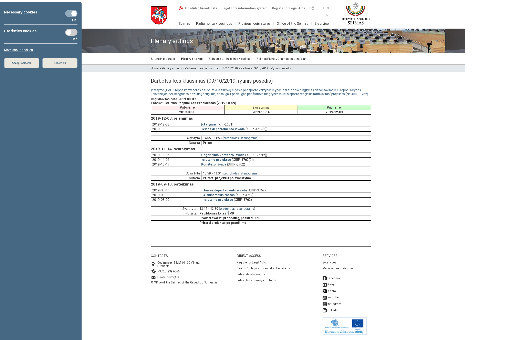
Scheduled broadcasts (200, 8)
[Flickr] (325, 284)
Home (155, 68)
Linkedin (332, 310)
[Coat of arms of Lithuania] (159, 15)
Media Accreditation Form (339, 268)
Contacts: (159, 256)
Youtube (333, 297)
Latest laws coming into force (256, 280)
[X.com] (325, 291)
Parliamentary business (214, 23)
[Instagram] (325, 304)
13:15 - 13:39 (208, 209)
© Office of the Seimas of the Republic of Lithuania (184, 282)
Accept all (60, 62)
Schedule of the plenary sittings (230, 58)
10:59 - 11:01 (212, 173)
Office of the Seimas (292, 23)
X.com (331, 291)
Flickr (330, 284)
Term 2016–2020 (226, 68)
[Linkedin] (325, 310)
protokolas (231, 138)
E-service (322, 23)
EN (327, 8)
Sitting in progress (163, 58)
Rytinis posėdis (281, 68)
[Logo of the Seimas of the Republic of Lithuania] (355, 13)
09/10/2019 (260, 68)
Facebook (333, 278)
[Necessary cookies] (71, 13)
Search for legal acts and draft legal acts (263, 268)
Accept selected (22, 62)
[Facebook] (325, 278)
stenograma (249, 138)
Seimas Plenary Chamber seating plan (281, 58)
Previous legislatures (254, 23)
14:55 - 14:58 (212, 138)
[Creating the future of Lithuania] (345, 334)
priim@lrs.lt (174, 277)
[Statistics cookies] (71, 32)
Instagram (334, 304)
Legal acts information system (245, 8)
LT (320, 8)
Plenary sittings (192, 58)
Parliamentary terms (198, 68)
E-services (329, 262)
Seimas (184, 23)
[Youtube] (325, 297)
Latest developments (251, 274)
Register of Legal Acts (288, 8)
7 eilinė (245, 68)
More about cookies (18, 50)
